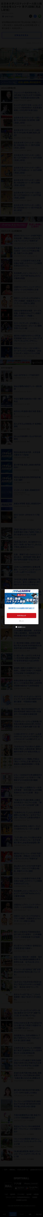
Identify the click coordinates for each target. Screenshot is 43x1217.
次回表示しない (22, 627)
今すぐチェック (21, 615)
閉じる (21, 621)
